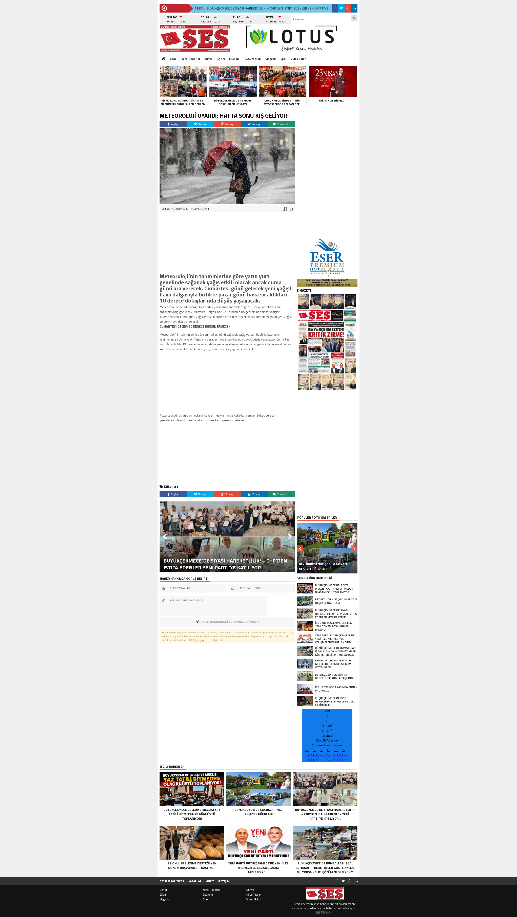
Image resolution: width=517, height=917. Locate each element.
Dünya (208, 59)
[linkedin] (354, 8)
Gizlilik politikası (172, 881)
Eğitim (221, 59)
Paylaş (174, 124)
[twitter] (341, 8)
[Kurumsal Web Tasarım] (325, 912)
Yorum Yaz (283, 124)
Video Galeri (299, 59)
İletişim (224, 881)
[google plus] (348, 8)
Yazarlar (195, 881)
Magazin (270, 59)
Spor (284, 59)
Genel (173, 59)
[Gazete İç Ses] (195, 38)
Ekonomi (234, 59)
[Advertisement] (140, 61)
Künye (210, 881)
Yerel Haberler (191, 59)
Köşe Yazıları (253, 59)
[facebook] (335, 8)
